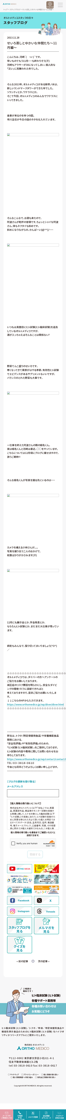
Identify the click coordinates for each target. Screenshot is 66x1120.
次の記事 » (43, 961)
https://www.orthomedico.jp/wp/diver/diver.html (35, 704)
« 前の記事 (22, 961)
